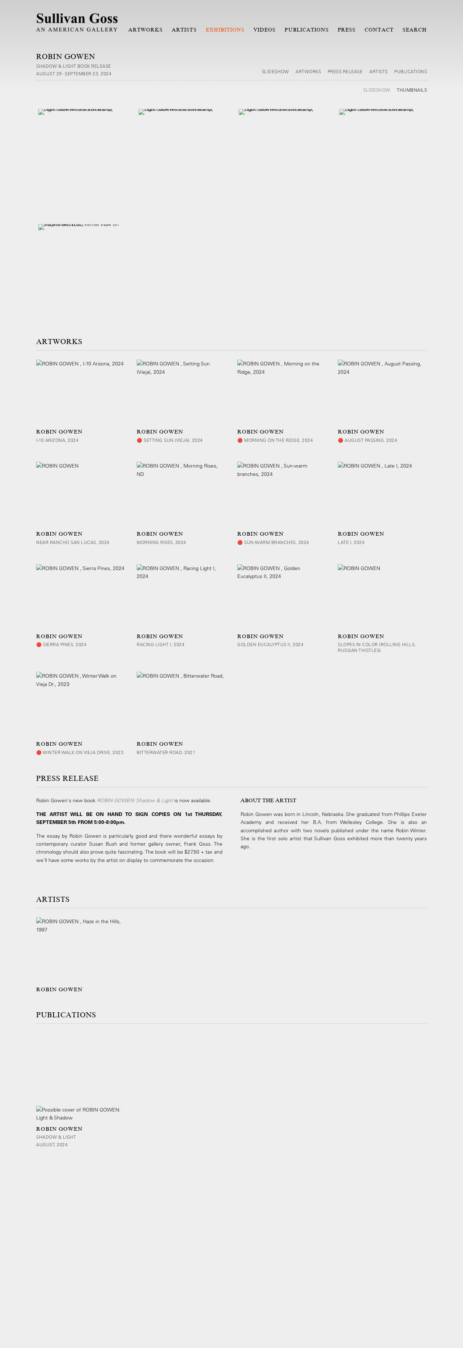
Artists (184, 30)
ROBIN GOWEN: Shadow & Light (135, 800)
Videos (265, 30)
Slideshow (275, 71)
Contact (379, 30)
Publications (307, 30)
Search (415, 30)
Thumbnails (412, 90)
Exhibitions (225, 30)
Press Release (345, 71)
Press (347, 30)
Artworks (145, 30)
